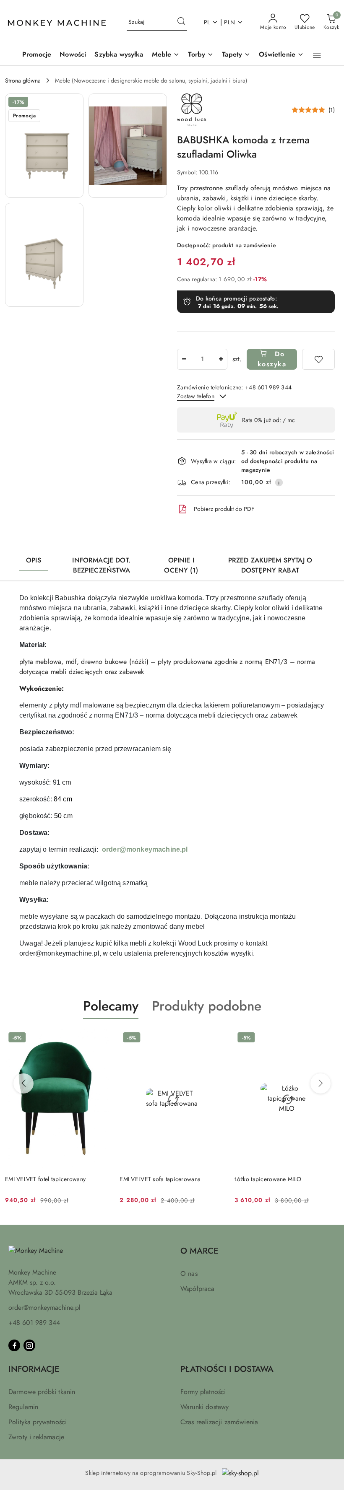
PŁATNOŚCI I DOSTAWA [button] (227, 1369)
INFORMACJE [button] (33, 1369)
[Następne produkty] (320, 1083)
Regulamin (23, 1407)
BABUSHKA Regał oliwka (267, 1179)
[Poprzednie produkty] (23, 1083)
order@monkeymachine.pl (145, 849)
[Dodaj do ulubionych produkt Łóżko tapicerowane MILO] (214, 1038)
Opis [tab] (33, 560)
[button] (317, 55)
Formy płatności (203, 1392)
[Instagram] (29, 1345)
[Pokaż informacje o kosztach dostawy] (279, 482)
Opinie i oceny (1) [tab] (181, 565)
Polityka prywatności (37, 1422)
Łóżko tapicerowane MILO (153, 1179)
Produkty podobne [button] (206, 1006)
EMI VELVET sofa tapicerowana (45, 1179)
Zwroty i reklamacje (36, 1437)
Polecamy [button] (110, 1006)
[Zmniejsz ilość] (183, 359)
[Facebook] (14, 1345)
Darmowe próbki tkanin (41, 1392)
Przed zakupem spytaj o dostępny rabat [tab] (270, 565)
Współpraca (197, 1288)
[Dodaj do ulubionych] (318, 359)
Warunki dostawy (204, 1407)
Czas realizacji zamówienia (219, 1422)
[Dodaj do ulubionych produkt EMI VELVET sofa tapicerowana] (100, 1038)
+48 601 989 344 (34, 1322)
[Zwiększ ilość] (220, 359)
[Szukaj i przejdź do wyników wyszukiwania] (181, 22)
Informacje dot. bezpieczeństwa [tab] (101, 565)
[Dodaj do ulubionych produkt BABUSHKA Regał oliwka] (329, 1038)
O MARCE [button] (199, 1251)
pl (207, 22)
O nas (189, 1273)
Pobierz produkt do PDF (224, 509)
